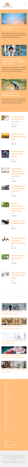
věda (2, 40)
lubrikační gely (14, 124)
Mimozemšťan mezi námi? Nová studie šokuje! (18, 275)
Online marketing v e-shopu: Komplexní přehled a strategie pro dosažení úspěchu (13, 61)
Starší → (24, 296)
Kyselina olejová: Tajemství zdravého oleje (18, 136)
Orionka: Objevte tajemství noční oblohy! (17, 153)
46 (18, 296)
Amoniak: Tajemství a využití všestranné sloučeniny (19, 188)
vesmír (2, 74)
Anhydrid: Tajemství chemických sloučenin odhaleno (18, 240)
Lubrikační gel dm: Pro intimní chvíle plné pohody (17, 119)
